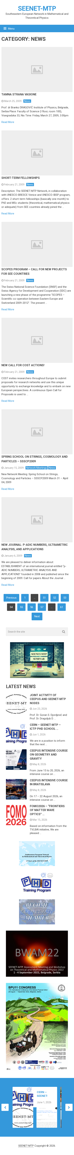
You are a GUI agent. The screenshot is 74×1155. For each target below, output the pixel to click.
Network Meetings (36, 467)
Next (37, 616)
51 (44, 597)
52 (54, 597)
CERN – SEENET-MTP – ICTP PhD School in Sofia (44, 1094)
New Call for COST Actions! (22, 365)
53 (64, 597)
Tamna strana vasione (18, 94)
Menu (11, 28)
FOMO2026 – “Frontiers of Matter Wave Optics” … (47, 810)
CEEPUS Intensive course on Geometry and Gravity (49, 754)
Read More (7, 122)
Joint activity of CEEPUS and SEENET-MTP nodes (48, 699)
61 (61, 607)
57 (41, 607)
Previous (11, 597)
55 (21, 607)
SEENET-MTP (37, 8)
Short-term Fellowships (20, 178)
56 (31, 607)
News (27, 101)
